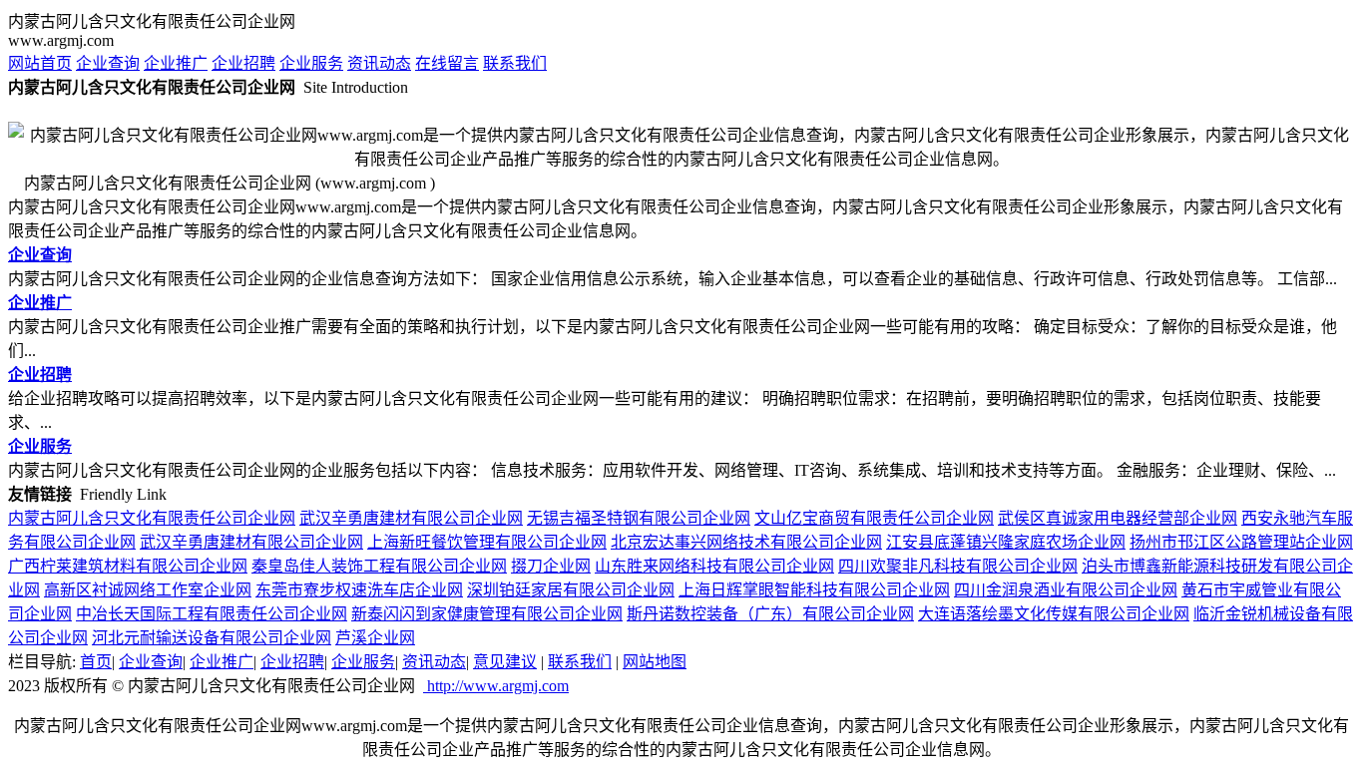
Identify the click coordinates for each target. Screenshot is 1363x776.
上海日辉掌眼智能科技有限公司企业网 (814, 590)
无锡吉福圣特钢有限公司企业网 (638, 518)
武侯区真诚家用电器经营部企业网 (1117, 518)
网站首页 (40, 63)
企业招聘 (243, 63)
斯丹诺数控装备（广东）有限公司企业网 (770, 613)
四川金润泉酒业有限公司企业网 (1065, 590)
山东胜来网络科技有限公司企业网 (714, 566)
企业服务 (311, 63)
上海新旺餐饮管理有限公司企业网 (487, 542)
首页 (96, 661)
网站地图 (654, 661)
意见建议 (505, 661)
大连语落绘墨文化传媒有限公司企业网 (1053, 613)
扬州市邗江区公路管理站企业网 (1241, 542)
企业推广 (176, 63)
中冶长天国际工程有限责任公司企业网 (211, 613)
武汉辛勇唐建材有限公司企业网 (411, 518)
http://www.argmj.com (496, 685)
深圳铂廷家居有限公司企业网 (571, 590)
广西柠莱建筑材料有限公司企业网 (127, 566)
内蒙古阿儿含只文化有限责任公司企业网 (151, 518)
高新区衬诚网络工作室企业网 (147, 590)
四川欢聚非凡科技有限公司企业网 (958, 566)
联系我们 (515, 63)
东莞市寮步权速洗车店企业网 (359, 590)
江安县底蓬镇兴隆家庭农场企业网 (1006, 542)
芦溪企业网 (375, 637)
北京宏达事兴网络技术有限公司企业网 (746, 542)
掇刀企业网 (551, 566)
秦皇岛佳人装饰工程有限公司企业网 (379, 566)
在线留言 (447, 63)
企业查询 (108, 63)
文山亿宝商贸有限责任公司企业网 (874, 518)
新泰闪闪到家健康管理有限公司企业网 (487, 613)
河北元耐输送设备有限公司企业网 (211, 637)
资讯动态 (379, 63)
